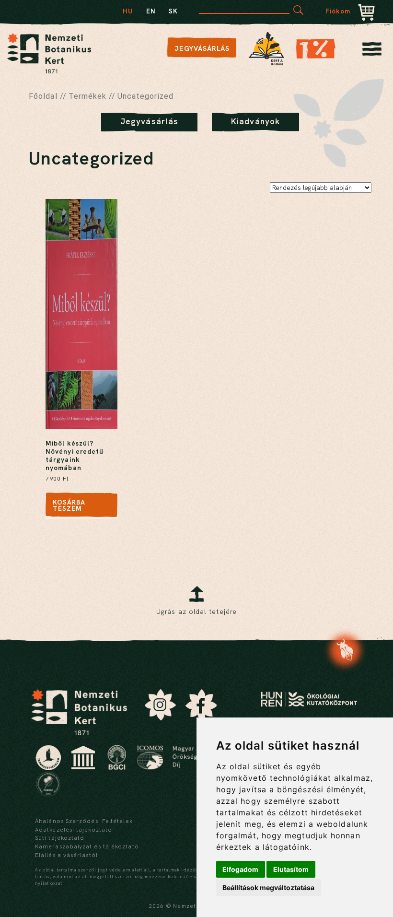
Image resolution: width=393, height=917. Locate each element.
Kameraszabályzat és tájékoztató (87, 846)
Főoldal (43, 96)
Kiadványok (255, 121)
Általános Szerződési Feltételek (84, 821)
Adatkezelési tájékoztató (73, 830)
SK (173, 11)
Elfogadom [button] (240, 869)
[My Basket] (366, 13)
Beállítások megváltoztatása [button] (268, 887)
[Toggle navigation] (372, 51)
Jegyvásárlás (202, 48)
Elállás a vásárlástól (66, 855)
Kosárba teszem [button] (69, 505)
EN (151, 11)
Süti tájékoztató (59, 838)
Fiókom (338, 11)
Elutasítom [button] (291, 869)
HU (128, 11)
